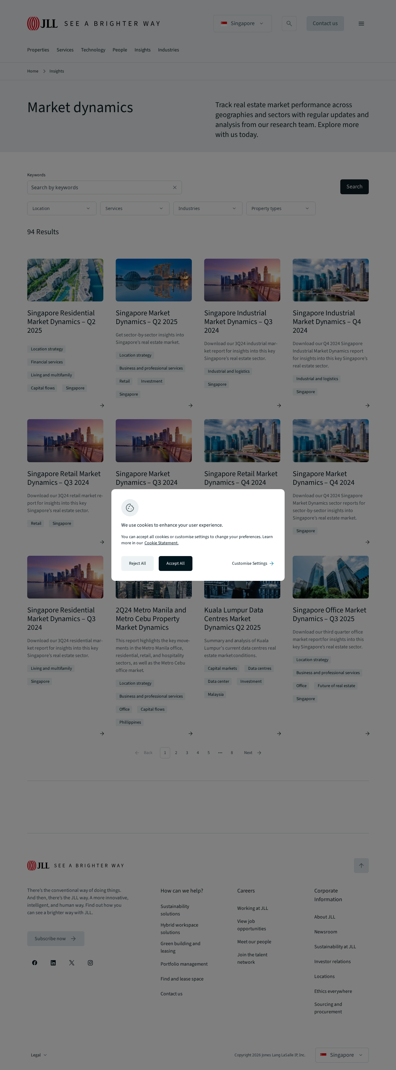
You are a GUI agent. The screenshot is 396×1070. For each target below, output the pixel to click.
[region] (198, 535)
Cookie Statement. (161, 543)
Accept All (175, 563)
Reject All (137, 563)
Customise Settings (253, 563)
